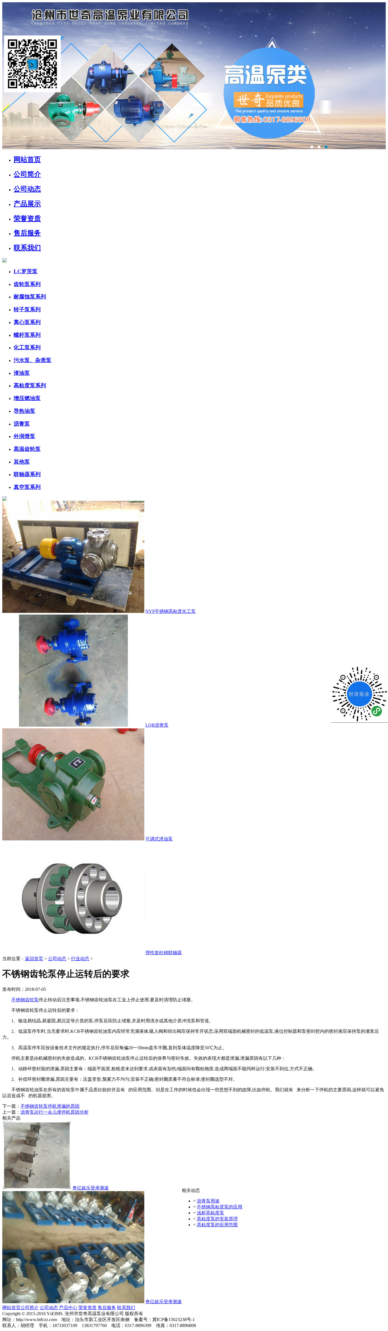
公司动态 (27, 189)
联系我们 (27, 247)
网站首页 (11, 1307)
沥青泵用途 (208, 1200)
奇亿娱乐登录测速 (90, 1187)
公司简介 (27, 174)
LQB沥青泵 (156, 725)
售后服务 (27, 233)
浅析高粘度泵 (210, 1212)
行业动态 (80, 958)
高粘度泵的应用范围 (217, 1224)
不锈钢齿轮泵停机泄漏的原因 (50, 1106)
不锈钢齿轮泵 (25, 999)
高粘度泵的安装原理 (217, 1218)
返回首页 (34, 958)
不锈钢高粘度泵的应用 (219, 1206)
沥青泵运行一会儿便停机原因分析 (54, 1112)
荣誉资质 (27, 218)
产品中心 (68, 1307)
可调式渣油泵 (159, 838)
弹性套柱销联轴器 (163, 952)
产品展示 (27, 203)
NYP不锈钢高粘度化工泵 (170, 611)
